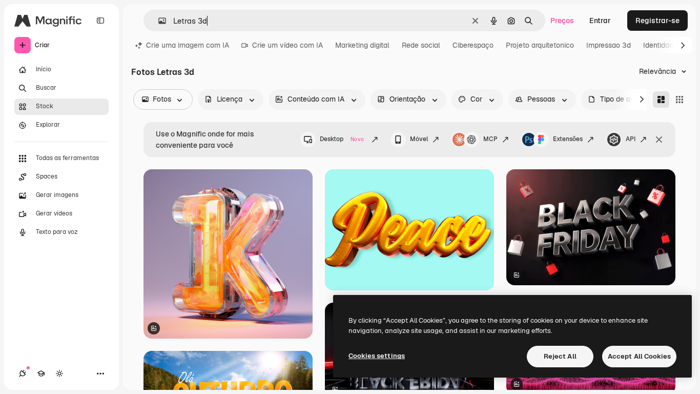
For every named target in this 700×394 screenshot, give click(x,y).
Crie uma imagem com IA (187, 45)
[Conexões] (22, 373)
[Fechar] (659, 139)
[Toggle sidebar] (100, 20)
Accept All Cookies (639, 356)
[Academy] (41, 373)
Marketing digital (362, 45)
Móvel (419, 139)
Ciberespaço (472, 45)
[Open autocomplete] (158, 21)
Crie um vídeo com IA (287, 45)
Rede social (421, 45)
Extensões (568, 139)
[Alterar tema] (59, 373)
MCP (490, 139)
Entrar (600, 20)
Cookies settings (376, 355)
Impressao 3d (608, 45)
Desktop (342, 139)
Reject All (560, 356)
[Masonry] (661, 99)
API (630, 139)
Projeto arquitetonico (540, 45)
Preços (562, 20)
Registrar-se (657, 20)
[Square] (679, 99)
